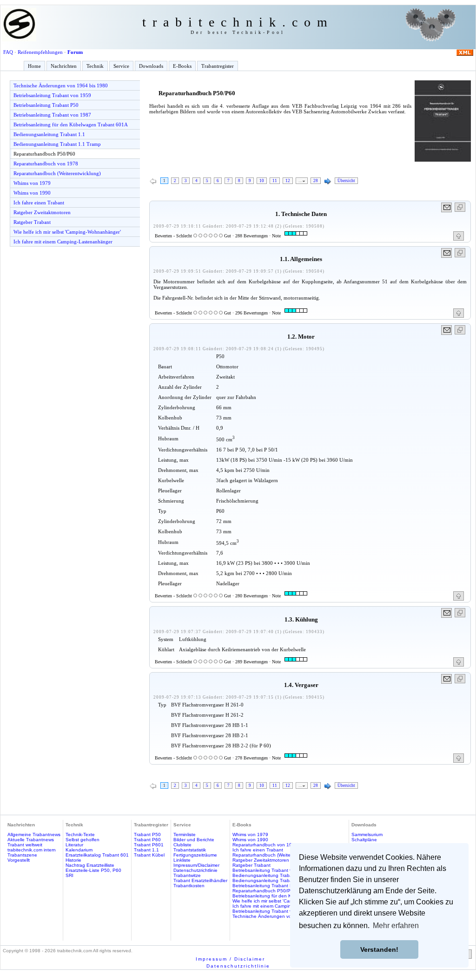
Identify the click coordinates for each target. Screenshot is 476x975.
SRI (69, 875)
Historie (73, 860)
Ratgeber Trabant (32, 222)
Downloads (151, 66)
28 (315, 180)
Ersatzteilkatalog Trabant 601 (97, 854)
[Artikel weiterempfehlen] (447, 207)
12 (287, 180)
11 (274, 180)
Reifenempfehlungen (40, 52)
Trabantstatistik (189, 849)
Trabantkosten (189, 885)
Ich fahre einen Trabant (38, 202)
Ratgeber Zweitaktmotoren (42, 212)
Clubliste (182, 844)
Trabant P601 (149, 844)
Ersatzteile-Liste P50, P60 (93, 870)
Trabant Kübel (149, 854)
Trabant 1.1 (146, 849)
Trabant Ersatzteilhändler (200, 880)
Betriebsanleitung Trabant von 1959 (52, 95)
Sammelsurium (367, 834)
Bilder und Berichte (193, 839)
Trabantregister (217, 66)
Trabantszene (22, 854)
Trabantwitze (187, 875)
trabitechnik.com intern (31, 849)
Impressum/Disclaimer (196, 865)
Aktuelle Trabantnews (30, 839)
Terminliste (184, 834)
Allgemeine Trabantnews (33, 834)
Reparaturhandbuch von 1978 (45, 163)
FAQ (8, 52)
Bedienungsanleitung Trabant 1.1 (49, 134)
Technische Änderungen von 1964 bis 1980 (60, 85)
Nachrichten (64, 66)
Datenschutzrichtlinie (195, 870)
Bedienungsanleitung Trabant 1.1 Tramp (57, 144)
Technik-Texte (80, 834)
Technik (95, 66)
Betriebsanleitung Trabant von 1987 (52, 115)
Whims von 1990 (32, 193)
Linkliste (182, 860)
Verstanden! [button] (379, 949)
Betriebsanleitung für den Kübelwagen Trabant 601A (70, 124)
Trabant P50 (147, 834)
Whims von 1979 (32, 183)
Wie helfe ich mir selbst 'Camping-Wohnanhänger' (67, 232)
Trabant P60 (147, 839)
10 (261, 180)
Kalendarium (79, 849)
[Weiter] (327, 181)
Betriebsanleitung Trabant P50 (46, 105)
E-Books (182, 66)
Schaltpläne (364, 839)
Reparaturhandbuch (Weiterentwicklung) (57, 173)
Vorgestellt (18, 860)
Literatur (74, 844)
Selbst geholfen (82, 839)
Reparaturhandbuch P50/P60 (44, 154)
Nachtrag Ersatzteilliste (90, 865)
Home (34, 66)
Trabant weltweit (24, 844)
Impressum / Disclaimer (230, 959)
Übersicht (346, 180)
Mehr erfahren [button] (396, 925)
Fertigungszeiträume (195, 854)
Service (121, 66)
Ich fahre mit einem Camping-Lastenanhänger (62, 241)
